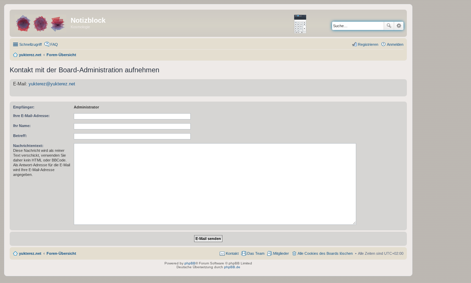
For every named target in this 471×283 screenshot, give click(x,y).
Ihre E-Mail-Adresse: (31, 116)
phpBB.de (232, 267)
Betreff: (20, 136)
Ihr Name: (22, 126)
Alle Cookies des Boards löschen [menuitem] (325, 253)
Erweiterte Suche (398, 26)
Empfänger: (23, 107)
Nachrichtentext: (28, 146)
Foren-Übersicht (61, 253)
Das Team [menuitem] (255, 253)
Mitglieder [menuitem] (281, 253)
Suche (389, 26)
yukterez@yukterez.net (52, 83)
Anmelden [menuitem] (395, 44)
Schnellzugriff (30, 44)
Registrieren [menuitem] (368, 44)
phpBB (190, 263)
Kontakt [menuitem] (232, 253)
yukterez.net (30, 253)
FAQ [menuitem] (54, 44)
